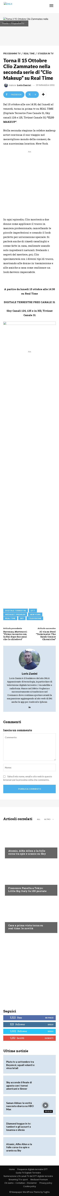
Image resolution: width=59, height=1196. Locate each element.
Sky (22, 618)
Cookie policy (29, 1186)
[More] (43, 94)
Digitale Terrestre (15, 610)
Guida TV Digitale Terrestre (28, 1172)
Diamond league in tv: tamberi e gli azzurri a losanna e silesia (18, 1126)
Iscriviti (49, 1038)
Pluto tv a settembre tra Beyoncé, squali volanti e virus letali (20, 1065)
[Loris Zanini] (6, 85)
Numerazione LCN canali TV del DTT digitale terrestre (28, 1176)
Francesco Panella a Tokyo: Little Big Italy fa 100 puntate (27, 889)
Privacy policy (45, 1183)
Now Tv (12, 845)
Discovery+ (14, 882)
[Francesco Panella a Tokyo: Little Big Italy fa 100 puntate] (29, 878)
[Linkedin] (30, 706)
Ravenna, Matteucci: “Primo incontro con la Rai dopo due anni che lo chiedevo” (15, 635)
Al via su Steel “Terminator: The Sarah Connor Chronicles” (46, 635)
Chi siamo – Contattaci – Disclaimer (20, 1183)
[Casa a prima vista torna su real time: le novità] (29, 915)
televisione (34, 618)
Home (5, 23)
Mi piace (49, 1017)
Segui (50, 1024)
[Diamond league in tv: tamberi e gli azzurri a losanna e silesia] (45, 1126)
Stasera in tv (45, 54)
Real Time (29, 54)
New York (35, 614)
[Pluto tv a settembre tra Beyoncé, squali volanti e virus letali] (45, 1064)
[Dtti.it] (22, 6)
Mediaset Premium (39, 1179)
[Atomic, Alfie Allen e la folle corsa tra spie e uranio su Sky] (29, 840)
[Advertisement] (29, 182)
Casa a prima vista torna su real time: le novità (25, 927)
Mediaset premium (15, 614)
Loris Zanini (24, 85)
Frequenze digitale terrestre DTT (32, 1169)
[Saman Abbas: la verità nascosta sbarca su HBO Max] (45, 1105)
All (38, 819)
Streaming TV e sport (18, 1179)
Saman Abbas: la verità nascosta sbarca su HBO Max (20, 1106)
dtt (33, 610)
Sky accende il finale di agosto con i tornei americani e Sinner (19, 1085)
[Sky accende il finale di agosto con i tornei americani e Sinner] (45, 1084)
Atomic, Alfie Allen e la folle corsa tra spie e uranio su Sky (27, 852)
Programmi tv (17, 23)
